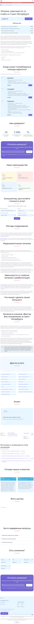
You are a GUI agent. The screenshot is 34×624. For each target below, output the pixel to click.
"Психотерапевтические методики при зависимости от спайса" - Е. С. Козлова (17, 458)
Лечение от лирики (5, 379)
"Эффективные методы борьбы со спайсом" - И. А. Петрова (13, 453)
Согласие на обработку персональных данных (7, 609)
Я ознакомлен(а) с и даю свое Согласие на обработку (17, 155)
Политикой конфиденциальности (12, 154)
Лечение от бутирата (5, 376)
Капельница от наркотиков (23, 386)
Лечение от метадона (22, 379)
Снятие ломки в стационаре (6, 384)
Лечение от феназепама (5, 381)
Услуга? (20, 208)
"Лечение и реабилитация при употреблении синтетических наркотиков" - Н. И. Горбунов (17, 461)
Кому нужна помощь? (4, 208)
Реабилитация (2, 602)
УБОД (3, 386)
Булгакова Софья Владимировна (12, 434)
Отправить (29, 151)
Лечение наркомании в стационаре (7, 389)
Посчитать (17, 218)
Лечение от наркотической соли (24, 376)
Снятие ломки (21, 381)
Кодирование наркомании (6, 374)
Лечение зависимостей (22, 374)
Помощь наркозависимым (6, 394)
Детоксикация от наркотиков (23, 384)
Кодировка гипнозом (3, 238)
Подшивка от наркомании (6, 391)
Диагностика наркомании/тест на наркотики (25, 391)
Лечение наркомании (3, 284)
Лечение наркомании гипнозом (23, 389)
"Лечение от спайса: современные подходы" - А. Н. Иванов (13, 451)
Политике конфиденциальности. (21, 619)
